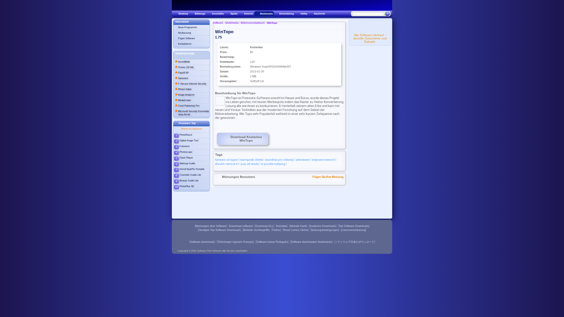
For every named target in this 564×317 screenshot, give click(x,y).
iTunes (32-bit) (184, 67)
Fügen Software (186, 38)
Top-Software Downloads (354, 226)
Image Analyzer (184, 95)
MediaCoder (182, 100)
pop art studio (250, 164)
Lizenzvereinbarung (353, 230)
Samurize (181, 78)
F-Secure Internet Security (190, 84)
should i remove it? (227, 164)
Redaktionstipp (184, 53)
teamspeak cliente (251, 159)
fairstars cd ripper (226, 159)
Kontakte (281, 226)
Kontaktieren (184, 43)
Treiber (276, 230)
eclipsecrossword (323, 159)
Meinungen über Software (210, 226)
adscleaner (303, 159)
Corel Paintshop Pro (186, 106)
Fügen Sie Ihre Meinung (327, 177)
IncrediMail (181, 62)
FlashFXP (181, 73)
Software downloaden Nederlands (311, 241)
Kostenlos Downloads (323, 226)
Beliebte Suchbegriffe (256, 230)
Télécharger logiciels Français (235, 241)
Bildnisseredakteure (191, 128)
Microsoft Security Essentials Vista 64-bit (191, 112)
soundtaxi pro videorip (279, 159)
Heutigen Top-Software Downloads (219, 230)
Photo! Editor (183, 89)
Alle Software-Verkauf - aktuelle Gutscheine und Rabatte (370, 38)
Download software (240, 226)
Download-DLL (264, 226)
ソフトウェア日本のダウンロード (354, 241)
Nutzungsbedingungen (325, 230)
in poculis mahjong (273, 164)
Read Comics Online (295, 230)
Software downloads (202, 241)
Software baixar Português (272, 241)
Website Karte (298, 226)
